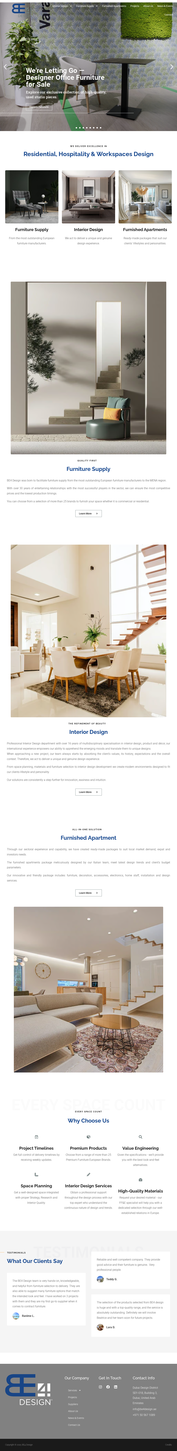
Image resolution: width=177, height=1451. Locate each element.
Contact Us (74, 1425)
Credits (168, 1445)
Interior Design (60, 6)
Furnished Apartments (114, 6)
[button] (5, 66)
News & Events (165, 6)
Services (72, 1390)
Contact (169, 14)
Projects (134, 6)
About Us (148, 6)
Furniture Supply (85, 6)
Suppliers (73, 1404)
